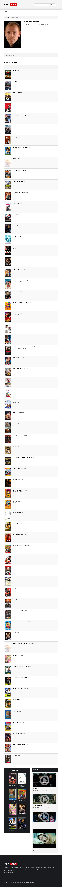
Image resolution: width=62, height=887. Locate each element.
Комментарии (10, 55)
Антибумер (15, 589)
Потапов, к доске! (17, 379)
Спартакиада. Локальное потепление (22, 457)
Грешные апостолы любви (19, 744)
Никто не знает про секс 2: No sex (21, 302)
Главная (7, 17)
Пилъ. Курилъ (16, 137)
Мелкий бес (15, 711)
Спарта (14, 70)
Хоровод (15, 755)
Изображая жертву (17, 512)
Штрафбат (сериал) (17, 600)
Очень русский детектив (19, 280)
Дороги (14, 81)
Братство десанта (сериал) (19, 115)
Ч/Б (13, 104)
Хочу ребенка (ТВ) (17, 291)
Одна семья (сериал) (18, 181)
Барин (14, 446)
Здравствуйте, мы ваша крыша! (20, 545)
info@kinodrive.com (10, 872)
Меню (8, 11)
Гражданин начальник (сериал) (20, 666)
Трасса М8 (15, 214)
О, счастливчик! (16, 203)
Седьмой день (16, 479)
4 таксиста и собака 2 (18, 468)
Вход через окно (17, 655)
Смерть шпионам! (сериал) (19, 368)
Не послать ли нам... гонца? (19, 688)
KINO (10, 4)
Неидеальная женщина (18, 325)
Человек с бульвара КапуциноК (20, 147)
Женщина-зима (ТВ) (17, 236)
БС (13, 126)
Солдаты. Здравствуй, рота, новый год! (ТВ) (23, 567)
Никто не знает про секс (18, 490)
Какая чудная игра (17, 733)
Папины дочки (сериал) (18, 390)
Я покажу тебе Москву (18, 258)
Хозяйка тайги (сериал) (18, 170)
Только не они (16, 92)
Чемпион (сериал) (17, 357)
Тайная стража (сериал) (18, 523)
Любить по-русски (17, 722)
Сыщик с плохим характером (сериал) (22, 643)
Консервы (15, 501)
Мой (14, 225)
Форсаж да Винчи (17, 313)
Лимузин (15, 158)
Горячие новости (17, 247)
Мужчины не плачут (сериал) (20, 578)
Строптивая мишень (18, 556)
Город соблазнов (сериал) (19, 269)
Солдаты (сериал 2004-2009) (19, 610)
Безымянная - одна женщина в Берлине (22, 346)
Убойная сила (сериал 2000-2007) (20, 677)
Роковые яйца (16, 699)
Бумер (14, 632)
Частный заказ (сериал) (18, 435)
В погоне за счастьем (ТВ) (19, 192)
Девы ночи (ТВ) (16, 423)
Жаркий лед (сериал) (18, 336)
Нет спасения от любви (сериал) (20, 621)
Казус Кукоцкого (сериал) (19, 534)
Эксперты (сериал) (17, 412)
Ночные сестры (16, 401)
